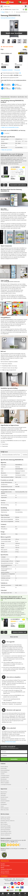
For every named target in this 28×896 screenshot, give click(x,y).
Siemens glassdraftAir (6, 827)
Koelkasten (3, 802)
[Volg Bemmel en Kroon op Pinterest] (22, 883)
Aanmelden (14, 759)
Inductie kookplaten (5, 800)
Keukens (3, 763)
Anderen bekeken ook (19, 632)
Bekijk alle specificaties (7, 149)
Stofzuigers (3, 795)
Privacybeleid (8, 880)
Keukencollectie (4, 766)
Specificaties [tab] (21, 96)
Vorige (3, 12)
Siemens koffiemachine (6, 833)
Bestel (22, 626)
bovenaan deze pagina (10, 741)
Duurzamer (17, 70)
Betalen (2, 867)
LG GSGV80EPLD (15, 167)
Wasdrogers (3, 793)
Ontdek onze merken (5, 817)
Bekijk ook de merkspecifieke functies (10, 127)
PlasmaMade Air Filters (6, 831)
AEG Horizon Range (5, 818)
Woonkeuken (4, 779)
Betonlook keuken (5, 780)
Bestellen (3, 863)
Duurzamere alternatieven (18, 185)
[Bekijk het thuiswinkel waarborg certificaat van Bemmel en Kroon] (22, 2)
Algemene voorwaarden (17, 880)
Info (22, 178)
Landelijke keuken (5, 777)
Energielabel (6, 133)
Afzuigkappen (4, 804)
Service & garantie (5, 871)
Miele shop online (5, 809)
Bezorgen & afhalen (5, 865)
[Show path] (12, 12)
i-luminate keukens (5, 775)
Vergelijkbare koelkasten (7, 70)
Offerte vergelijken (5, 782)
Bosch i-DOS (4, 822)
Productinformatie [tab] (5, 96)
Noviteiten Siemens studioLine (7, 820)
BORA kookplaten (5, 807)
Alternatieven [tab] (13, 96)
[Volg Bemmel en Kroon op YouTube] (18, 883)
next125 (2, 773)
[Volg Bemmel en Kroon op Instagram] (15, 883)
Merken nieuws (5, 814)
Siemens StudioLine (5, 834)
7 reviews (20, 169)
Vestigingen (4, 876)
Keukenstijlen (4, 768)
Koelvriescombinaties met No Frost (11, 454)
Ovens (2, 806)
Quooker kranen (4, 797)
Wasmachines (4, 791)
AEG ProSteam (4, 824)
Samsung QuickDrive (5, 829)
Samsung (3, 17)
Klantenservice (5, 861)
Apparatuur (4, 788)
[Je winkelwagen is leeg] (25, 6)
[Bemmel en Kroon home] (7, 2)
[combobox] (13, 6)
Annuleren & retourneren (6, 869)
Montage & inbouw (5, 872)
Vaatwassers (3, 799)
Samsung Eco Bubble (5, 826)
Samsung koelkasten (10, 17)
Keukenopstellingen (5, 770)
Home (7, 12)
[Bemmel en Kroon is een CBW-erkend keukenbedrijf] (18, 889)
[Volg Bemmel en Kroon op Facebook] (11, 883)
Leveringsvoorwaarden (6, 784)
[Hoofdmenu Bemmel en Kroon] (1, 6)
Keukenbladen (4, 772)
